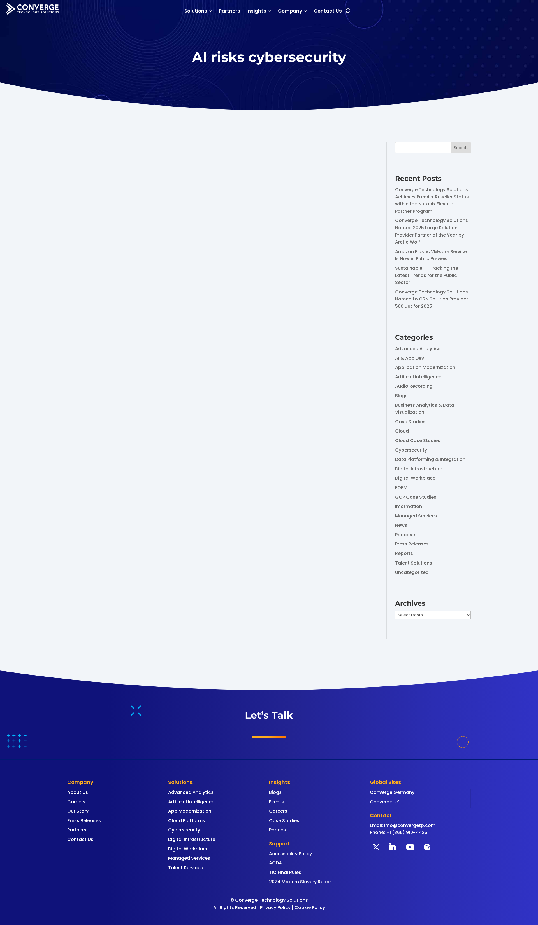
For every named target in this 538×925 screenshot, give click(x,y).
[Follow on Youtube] (410, 847)
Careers (76, 802)
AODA (275, 863)
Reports (404, 553)
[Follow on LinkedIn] (392, 847)
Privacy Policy (275, 907)
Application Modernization (425, 367)
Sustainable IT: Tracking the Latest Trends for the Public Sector (426, 275)
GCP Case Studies (415, 497)
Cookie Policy (309, 907)
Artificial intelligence (418, 377)
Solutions (195, 11)
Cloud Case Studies (417, 440)
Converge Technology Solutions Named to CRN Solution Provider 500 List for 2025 (431, 299)
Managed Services (416, 516)
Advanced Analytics (417, 348)
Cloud (402, 431)
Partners (229, 11)
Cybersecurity (411, 450)
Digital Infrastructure (418, 469)
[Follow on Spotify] (427, 847)
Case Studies (410, 421)
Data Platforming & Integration (430, 459)
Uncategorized (412, 572)
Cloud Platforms (186, 820)
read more (85, 387)
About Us (77, 792)
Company (290, 11)
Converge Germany (392, 792)
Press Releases (412, 544)
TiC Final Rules (285, 872)
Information (408, 506)
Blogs (401, 395)
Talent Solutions (413, 563)
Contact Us (328, 11)
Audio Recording (414, 386)
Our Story (78, 811)
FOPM (401, 487)
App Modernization (189, 811)
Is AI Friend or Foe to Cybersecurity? (125, 343)
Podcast (278, 830)
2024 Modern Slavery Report (301, 881)
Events (276, 802)
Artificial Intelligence (191, 802)
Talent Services (185, 867)
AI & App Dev (409, 358)
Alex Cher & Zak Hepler (104, 354)
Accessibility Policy (290, 853)
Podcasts (406, 534)
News (401, 525)
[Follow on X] (376, 847)
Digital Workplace (415, 478)
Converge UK (384, 802)
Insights (256, 11)
